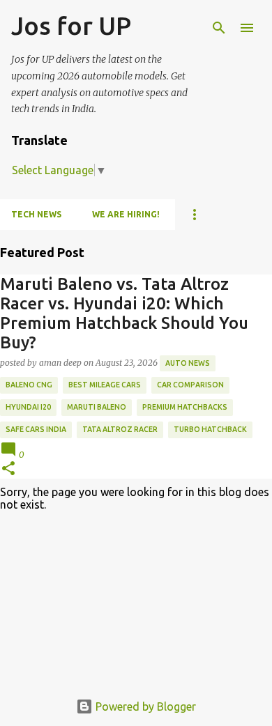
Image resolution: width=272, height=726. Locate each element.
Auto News (187, 363)
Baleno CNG (29, 384)
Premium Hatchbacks (184, 407)
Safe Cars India (36, 429)
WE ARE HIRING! (126, 214)
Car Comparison (190, 384)
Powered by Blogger (144, 706)
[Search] (219, 28)
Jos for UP (71, 25)
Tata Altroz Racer (120, 429)
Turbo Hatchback (210, 429)
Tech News (36, 214)
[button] (8, 469)
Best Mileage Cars (104, 384)
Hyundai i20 (28, 407)
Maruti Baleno (96, 407)
